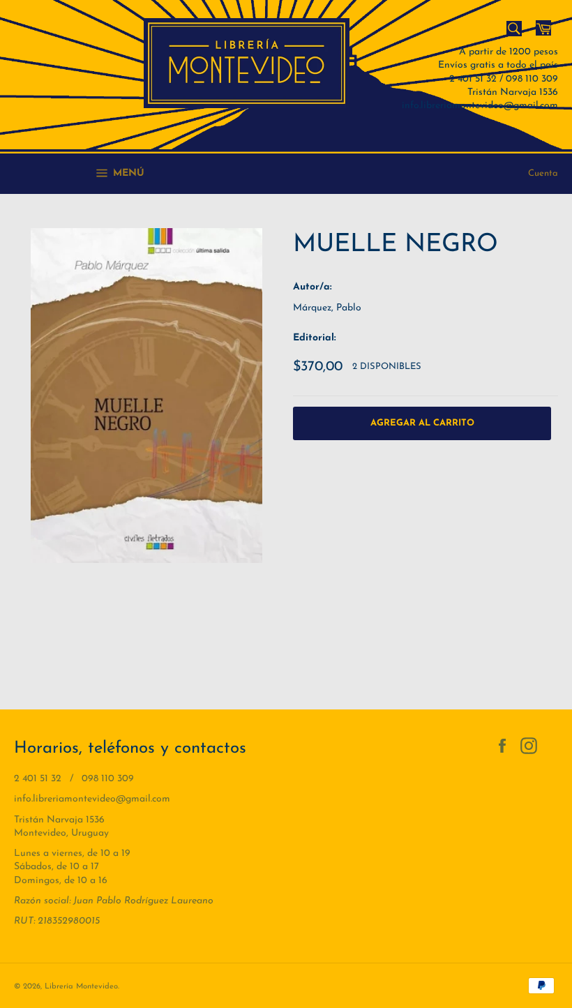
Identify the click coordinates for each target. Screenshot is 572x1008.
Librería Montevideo (81, 987)
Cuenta (543, 173)
